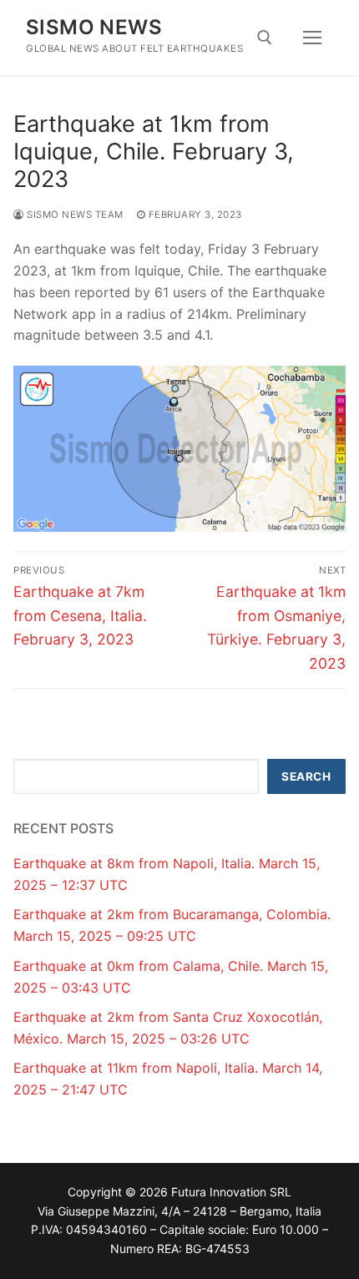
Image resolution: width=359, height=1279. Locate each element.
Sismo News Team (74, 214)
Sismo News (94, 27)
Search (306, 776)
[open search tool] (264, 37)
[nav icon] (312, 37)
